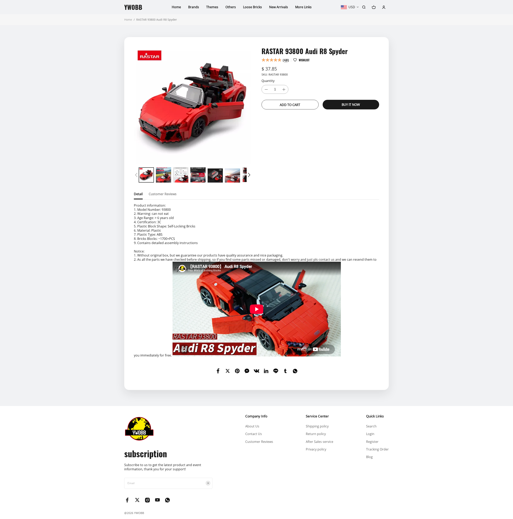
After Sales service (319, 441)
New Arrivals (278, 7)
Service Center (317, 416)
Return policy (316, 434)
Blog (369, 457)
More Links (303, 7)
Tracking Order (377, 449)
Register (372, 441)
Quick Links (375, 416)
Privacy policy (316, 449)
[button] (136, 175)
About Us (252, 426)
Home (176, 7)
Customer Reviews (259, 441)
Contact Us (253, 434)
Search (371, 426)
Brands (193, 7)
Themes (212, 7)
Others (230, 7)
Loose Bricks (252, 7)
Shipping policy (317, 426)
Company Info (256, 416)
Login (370, 434)
